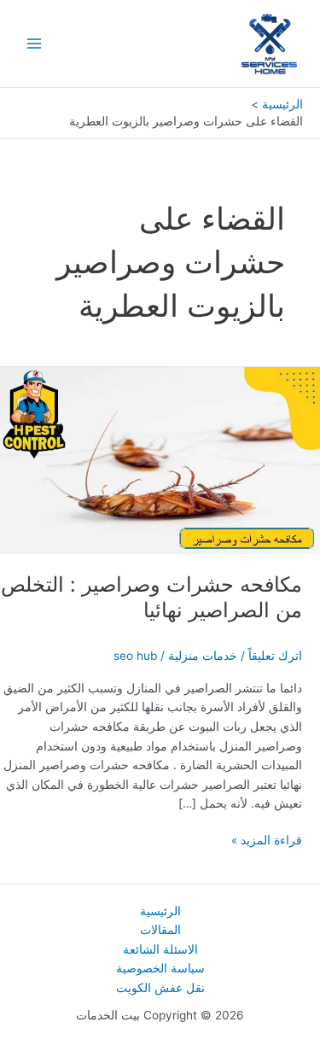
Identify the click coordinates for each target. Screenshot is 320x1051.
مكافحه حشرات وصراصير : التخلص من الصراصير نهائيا (151, 597)
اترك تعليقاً (275, 656)
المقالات (160, 930)
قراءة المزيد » (266, 841)
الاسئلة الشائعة (160, 949)
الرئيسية (160, 911)
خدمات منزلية (202, 656)
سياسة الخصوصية (160, 968)
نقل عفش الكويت (160, 988)
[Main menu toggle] (34, 43)
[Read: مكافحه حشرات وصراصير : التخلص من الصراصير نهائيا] (160, 459)
